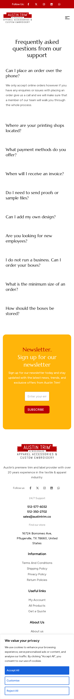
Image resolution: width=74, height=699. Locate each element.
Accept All (13, 670)
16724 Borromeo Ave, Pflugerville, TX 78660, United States (37, 538)
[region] (37, 666)
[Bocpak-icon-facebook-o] (28, 4)
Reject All (12, 690)
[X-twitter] (36, 4)
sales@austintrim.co (37, 516)
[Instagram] (44, 488)
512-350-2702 (37, 511)
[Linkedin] (51, 4)
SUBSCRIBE (36, 409)
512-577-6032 (37, 507)
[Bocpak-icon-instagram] (44, 4)
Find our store (37, 524)
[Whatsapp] (59, 4)
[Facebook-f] (30, 488)
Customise (13, 680)
